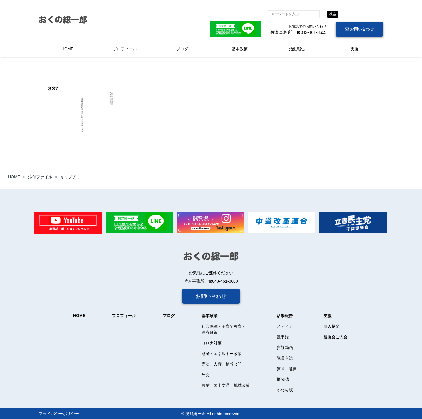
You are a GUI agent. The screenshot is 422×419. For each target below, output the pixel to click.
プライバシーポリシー (59, 413)
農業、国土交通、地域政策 (226, 385)
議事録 (283, 337)
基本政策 (240, 49)
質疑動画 (285, 347)
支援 (355, 49)
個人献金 (332, 326)
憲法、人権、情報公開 (222, 364)
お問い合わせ (361, 29)
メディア (285, 326)
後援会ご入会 (336, 337)
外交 (206, 374)
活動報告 (297, 49)
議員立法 (285, 358)
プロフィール (125, 49)
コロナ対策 (212, 343)
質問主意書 (287, 368)
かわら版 (285, 390)
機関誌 (283, 379)
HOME (67, 49)
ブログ (182, 49)
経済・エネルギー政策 (222, 353)
